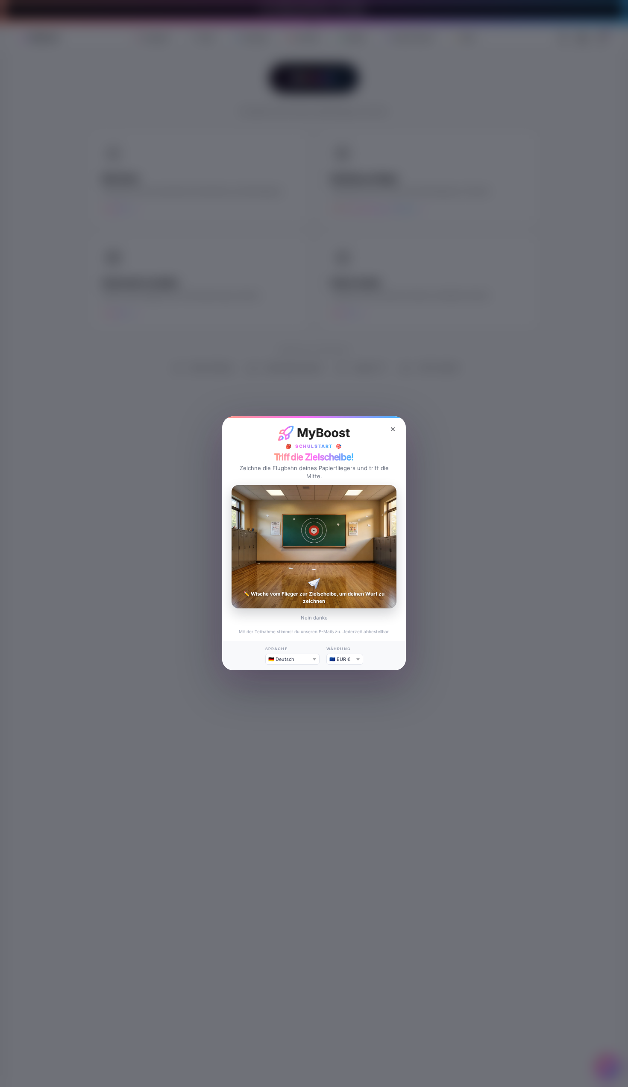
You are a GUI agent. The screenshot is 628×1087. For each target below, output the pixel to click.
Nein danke (314, 618)
